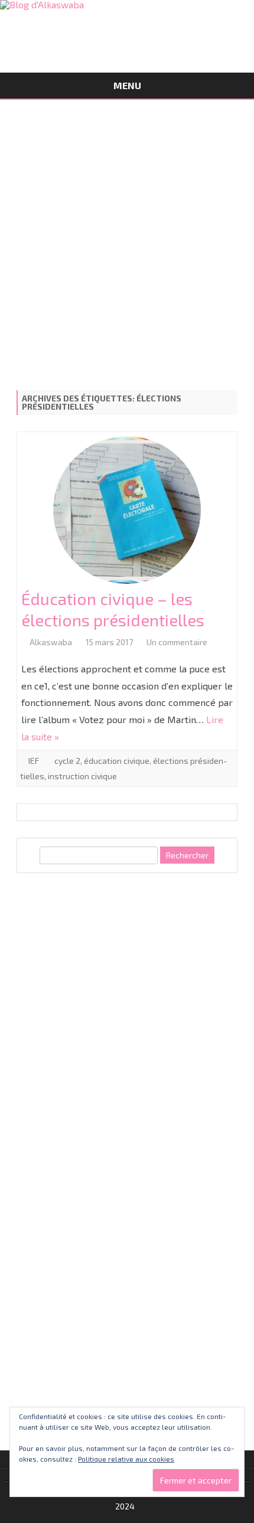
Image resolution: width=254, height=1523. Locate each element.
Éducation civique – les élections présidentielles (112, 609)
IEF (33, 761)
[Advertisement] (127, 241)
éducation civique (116, 761)
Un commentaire (176, 642)
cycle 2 (67, 761)
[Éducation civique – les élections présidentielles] (127, 512)
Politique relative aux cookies (126, 1459)
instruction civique (82, 776)
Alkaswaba (51, 642)
